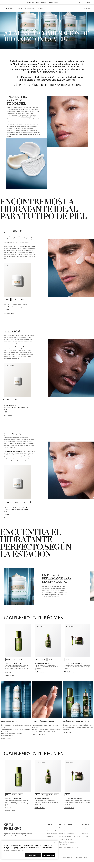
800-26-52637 (63, 845)
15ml (7, 300)
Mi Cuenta (87, 2)
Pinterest (85, 833)
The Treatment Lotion (14, 663)
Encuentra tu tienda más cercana (70, 836)
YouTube (85, 836)
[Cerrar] (55, 843)
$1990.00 (6, 310)
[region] (29, 850)
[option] (8, 399)
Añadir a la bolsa (9, 313)
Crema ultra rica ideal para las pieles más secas (16, 408)
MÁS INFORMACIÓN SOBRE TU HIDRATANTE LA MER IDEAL (47, 85)
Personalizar (33, 855)
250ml (21, 659)
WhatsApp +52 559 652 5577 (68, 848)
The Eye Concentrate (73, 663)
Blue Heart (50, 836)
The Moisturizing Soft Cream (12, 451)
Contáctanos (63, 831)
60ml (22, 300)
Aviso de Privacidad (67, 857)
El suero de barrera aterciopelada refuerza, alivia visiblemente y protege (46, 666)
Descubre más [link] (30, 8)
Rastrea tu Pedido (65, 828)
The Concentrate (42, 663)
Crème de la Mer (24, 109)
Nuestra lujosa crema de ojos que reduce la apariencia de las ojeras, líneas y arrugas (77, 666)
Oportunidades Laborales (67, 842)
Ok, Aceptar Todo (48, 855)
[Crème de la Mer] (9, 8)
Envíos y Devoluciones (66, 833)
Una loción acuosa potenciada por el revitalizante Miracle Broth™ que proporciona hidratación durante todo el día (17, 667)
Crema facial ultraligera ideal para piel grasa (17, 307)
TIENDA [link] (19, 8)
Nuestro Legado (52, 828)
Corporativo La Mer (65, 839)
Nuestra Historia (52, 831)
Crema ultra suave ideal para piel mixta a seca (16, 511)
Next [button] (30, 399)
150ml (14, 659)
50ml (50, 659)
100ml (8, 659)
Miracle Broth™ (26, 117)
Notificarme (8, 416)
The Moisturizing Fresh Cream (26, 246)
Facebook (85, 831)
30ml (15, 300)
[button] (4, 2)
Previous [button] (3, 399)
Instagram (85, 828)
